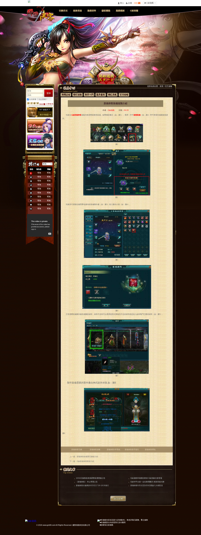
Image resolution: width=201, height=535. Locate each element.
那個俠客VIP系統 (113, 449)
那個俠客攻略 (95, 449)
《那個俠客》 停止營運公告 (87, 482)
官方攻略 (168, 86)
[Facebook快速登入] (31, 103)
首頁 (161, 86)
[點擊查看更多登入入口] (42, 104)
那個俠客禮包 (150, 449)
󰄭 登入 (121, 3)
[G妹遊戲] (30, 521)
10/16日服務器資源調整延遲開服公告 (90, 478)
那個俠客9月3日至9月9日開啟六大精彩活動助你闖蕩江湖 (146, 485)
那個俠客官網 (76, 449)
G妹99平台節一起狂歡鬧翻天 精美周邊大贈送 (147, 482)
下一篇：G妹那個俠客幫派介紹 (82, 461)
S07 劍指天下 (44, 110)
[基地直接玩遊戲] (34, 103)
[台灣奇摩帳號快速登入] (37, 103)
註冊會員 (49, 104)
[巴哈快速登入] (28, 103)
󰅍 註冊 (129, 3)
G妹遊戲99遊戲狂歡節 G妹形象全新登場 (146, 478)
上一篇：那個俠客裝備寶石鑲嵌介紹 (84, 457)
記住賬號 (32, 99)
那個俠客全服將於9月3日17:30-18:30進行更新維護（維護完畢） (92, 485)
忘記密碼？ (43, 99)
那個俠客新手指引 (132, 449)
